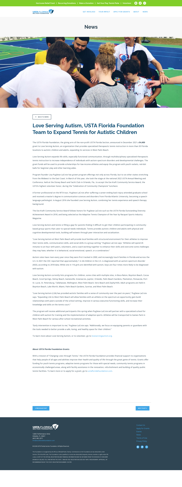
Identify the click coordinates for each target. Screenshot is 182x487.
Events (139, 431)
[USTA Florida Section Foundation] (45, 426)
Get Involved (89, 12)
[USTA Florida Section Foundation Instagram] (144, 3)
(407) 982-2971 (38, 438)
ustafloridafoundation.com (100, 371)
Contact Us (140, 425)
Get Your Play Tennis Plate (108, 3)
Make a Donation (86, 3)
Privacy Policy (141, 441)
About (136, 12)
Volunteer (127, 3)
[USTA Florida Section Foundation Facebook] (135, 3)
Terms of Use (141, 438)
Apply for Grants (121, 12)
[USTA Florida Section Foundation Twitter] (140, 3)
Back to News (43, 117)
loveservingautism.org (102, 336)
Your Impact (104, 12)
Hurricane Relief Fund (45, 3)
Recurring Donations (67, 3)
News (145, 12)
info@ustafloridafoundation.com (44, 440)
